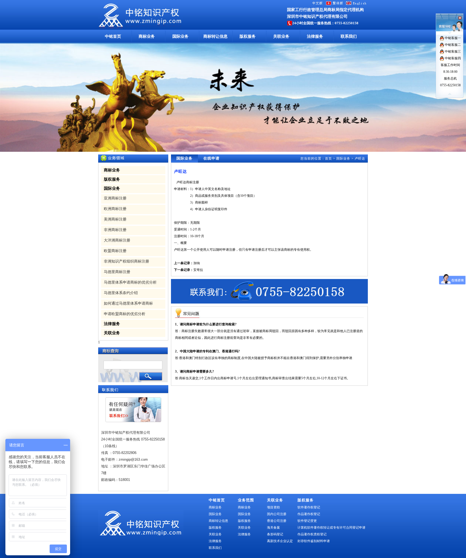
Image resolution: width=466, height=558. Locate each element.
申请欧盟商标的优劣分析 (124, 314)
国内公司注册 (276, 514)
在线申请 (211, 158)
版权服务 (247, 36)
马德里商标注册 (117, 272)
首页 (328, 158)
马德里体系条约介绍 (121, 293)
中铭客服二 (452, 45)
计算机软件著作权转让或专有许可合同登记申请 (331, 527)
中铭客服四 (452, 58)
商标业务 (147, 36)
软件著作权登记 (308, 507)
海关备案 (273, 527)
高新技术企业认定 (280, 541)
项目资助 (273, 507)
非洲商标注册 (115, 230)
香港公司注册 (276, 521)
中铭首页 (113, 36)
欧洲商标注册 (115, 209)
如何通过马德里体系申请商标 (128, 303)
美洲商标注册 (115, 219)
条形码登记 (275, 534)
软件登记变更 (307, 521)
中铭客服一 (452, 38)
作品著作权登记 (308, 514)
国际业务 (180, 36)
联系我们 (349, 36)
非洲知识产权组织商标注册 (126, 261)
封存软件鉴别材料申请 (313, 541)
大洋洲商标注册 (117, 240)
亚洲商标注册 (115, 198)
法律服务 (315, 36)
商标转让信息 (215, 36)
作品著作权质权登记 (312, 534)
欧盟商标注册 (115, 251)
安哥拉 (198, 270)
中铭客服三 (452, 51)
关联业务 (281, 36)
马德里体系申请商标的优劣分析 (130, 282)
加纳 (196, 263)
